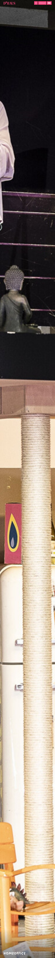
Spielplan (42, 3)
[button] (36, 3)
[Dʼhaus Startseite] (9, 3)
